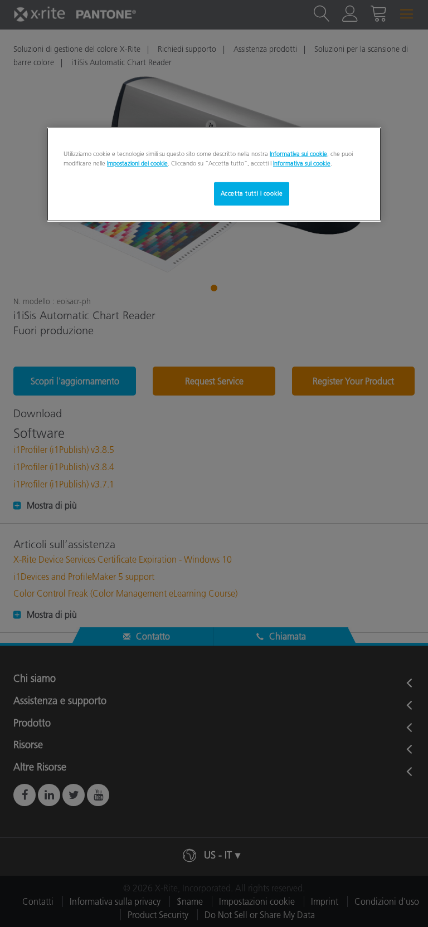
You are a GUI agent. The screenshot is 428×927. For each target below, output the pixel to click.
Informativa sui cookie (298, 153)
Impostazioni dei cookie (137, 163)
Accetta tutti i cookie (252, 193)
